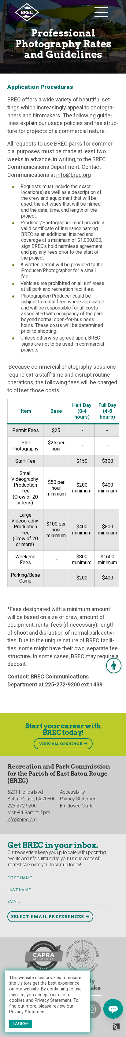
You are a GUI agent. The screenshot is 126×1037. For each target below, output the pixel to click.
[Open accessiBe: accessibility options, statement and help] (113, 665)
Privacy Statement (27, 1012)
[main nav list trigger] (101, 12)
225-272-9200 (21, 806)
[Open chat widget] (113, 1009)
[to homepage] (53, 12)
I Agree (21, 1023)
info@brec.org (73, 175)
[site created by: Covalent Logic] (102, 1029)
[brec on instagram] (92, 1009)
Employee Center (77, 806)
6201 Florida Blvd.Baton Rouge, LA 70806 (31, 795)
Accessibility (72, 792)
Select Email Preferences (47, 916)
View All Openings (60, 743)
